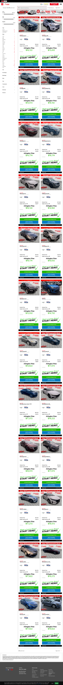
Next (62, 12)
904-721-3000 (36, 67)
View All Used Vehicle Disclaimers (8, 659)
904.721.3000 (54, 3)
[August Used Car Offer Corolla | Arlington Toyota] (40, 12)
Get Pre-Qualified (29, 64)
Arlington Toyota (22, 67)
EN (3, 1)
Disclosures (21, 51)
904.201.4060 (22, 669)
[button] (39, 24)
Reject (53, 683)
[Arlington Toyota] (6, 4)
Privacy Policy (39, 683)
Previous (18, 12)
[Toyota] (2, 4)
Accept (56, 683)
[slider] (3, 14)
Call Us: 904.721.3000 (55, 1)
